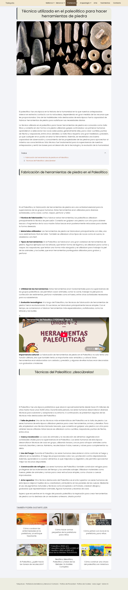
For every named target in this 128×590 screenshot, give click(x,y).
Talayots (10, 3)
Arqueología (85, 3)
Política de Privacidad (68, 584)
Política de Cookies (84, 584)
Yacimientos (105, 3)
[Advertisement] (64, 93)
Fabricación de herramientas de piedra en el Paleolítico (46, 157)
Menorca (59, 3)
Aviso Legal (96, 584)
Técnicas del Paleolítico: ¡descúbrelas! (41, 161)
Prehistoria (71, 3)
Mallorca (49, 3)
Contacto (117, 3)
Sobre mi (105, 584)
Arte (95, 3)
